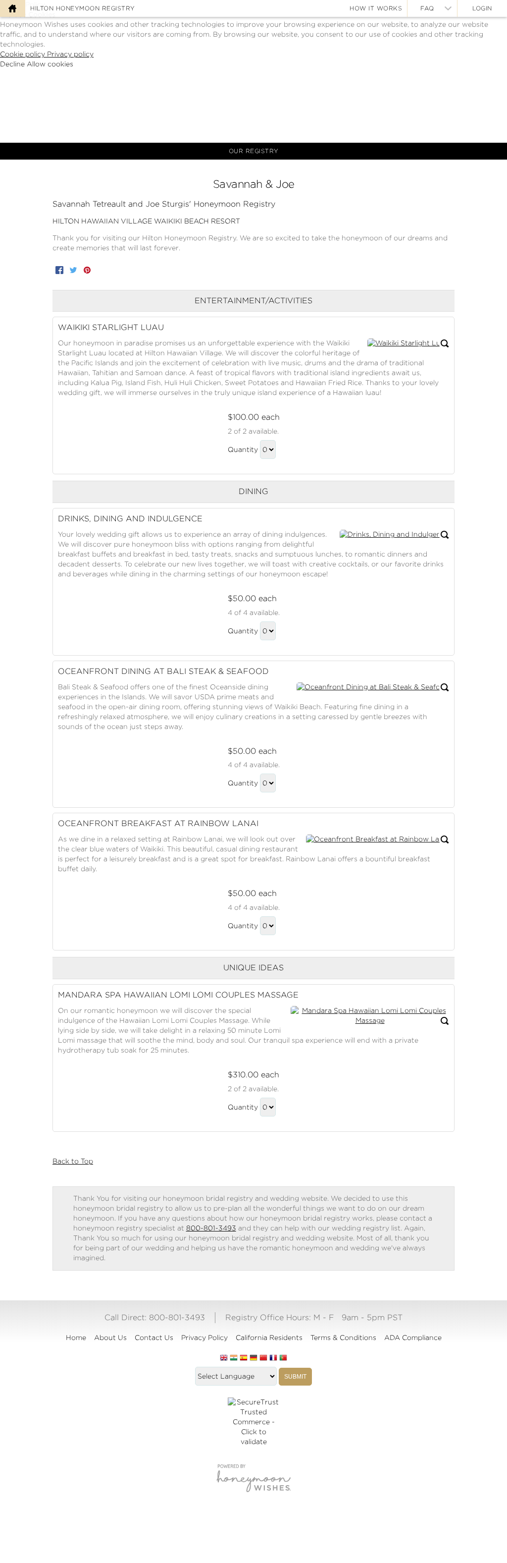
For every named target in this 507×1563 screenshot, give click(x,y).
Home (76, 1337)
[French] (273, 1358)
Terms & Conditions (343, 1337)
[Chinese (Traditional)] (263, 1358)
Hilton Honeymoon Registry (82, 8)
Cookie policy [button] (23, 54)
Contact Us (154, 1337)
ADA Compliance (413, 1337)
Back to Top (72, 1161)
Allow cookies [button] (50, 64)
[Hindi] (234, 1358)
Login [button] (482, 8)
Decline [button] (13, 64)
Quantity (243, 449)
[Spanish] (244, 1358)
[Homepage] (12, 8)
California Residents (269, 1337)
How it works (376, 8)
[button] (408, 343)
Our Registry (254, 151)
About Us (110, 1337)
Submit (295, 1376)
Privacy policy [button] (70, 54)
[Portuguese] (283, 1358)
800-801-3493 (211, 1228)
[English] (224, 1358)
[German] (253, 1358)
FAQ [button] (427, 8)
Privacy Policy (204, 1337)
